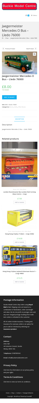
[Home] (2, 38)
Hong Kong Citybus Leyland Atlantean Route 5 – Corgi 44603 (19, 272)
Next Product (30, 49)
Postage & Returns (28, 393)
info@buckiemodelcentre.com (18, 358)
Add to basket (9, 97)
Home (7, 393)
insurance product (10, 329)
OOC (18, 189)
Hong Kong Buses (16, 231)
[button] (34, 54)
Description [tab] (19, 119)
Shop (12, 393)
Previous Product (10, 49)
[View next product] (35, 48)
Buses (11, 107)
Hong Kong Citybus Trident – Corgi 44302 (19, 234)
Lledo (15, 107)
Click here (7, 370)
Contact (18, 393)
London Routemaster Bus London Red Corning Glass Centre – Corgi (19, 193)
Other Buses (22, 107)
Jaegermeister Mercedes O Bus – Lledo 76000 (24, 38)
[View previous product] (3, 48)
